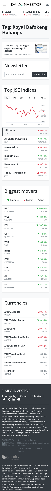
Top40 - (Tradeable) (15, 172)
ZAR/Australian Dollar (16, 337)
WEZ (6, 216)
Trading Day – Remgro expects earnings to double (16, 48)
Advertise (37, 396)
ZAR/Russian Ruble (15, 354)
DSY (6, 284)
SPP (6, 267)
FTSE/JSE (6, 11)
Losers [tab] (29, 200)
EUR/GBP (9, 371)
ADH (6, 276)
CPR (6, 259)
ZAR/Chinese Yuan (14, 345)
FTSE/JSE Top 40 (31, 11)
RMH (7, 250)
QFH (6, 233)
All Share (10, 130)
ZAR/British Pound (14, 320)
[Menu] (4, 4)
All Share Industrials (15, 138)
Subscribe (39, 74)
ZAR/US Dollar (12, 311)
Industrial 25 (11, 155)
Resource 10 (11, 164)
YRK (6, 242)
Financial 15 (11, 147)
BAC (6, 208)
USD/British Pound (15, 362)
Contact (24, 396)
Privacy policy (9, 396)
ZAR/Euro (9, 328)
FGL (6, 225)
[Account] (47, 4)
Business (8, 54)
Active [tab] (41, 200)
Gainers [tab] (14, 200)
